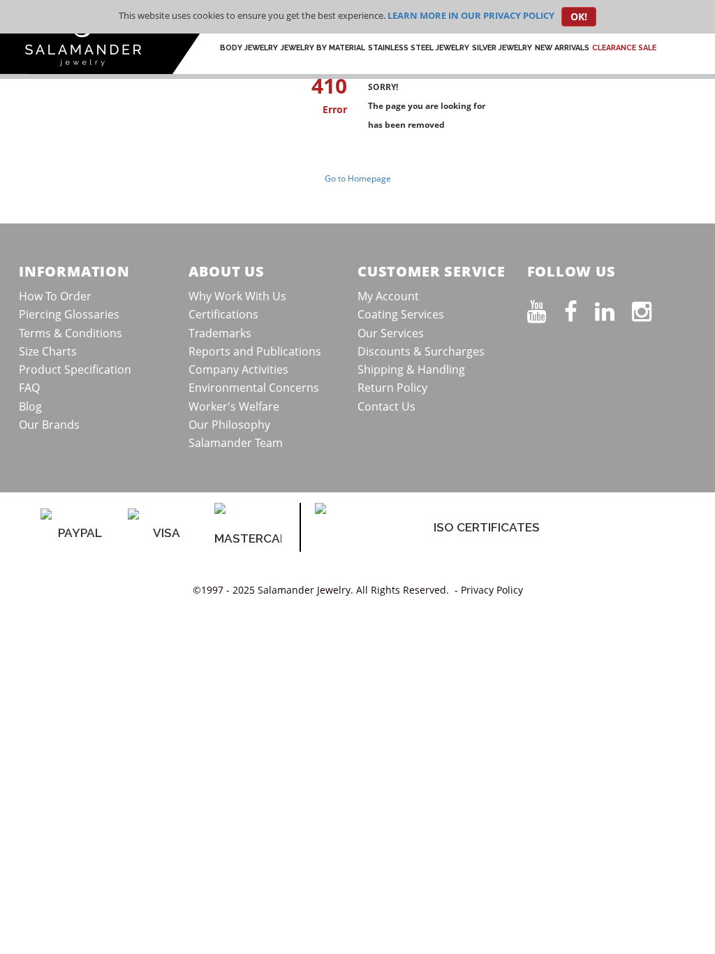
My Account (388, 296)
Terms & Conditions (70, 333)
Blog (30, 406)
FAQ (29, 387)
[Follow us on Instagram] (650, 308)
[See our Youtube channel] (545, 308)
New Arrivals (562, 47)
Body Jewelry (249, 47)
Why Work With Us (237, 296)
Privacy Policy (492, 589)
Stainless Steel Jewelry (418, 47)
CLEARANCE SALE (624, 47)
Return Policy (392, 387)
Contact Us (386, 406)
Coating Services (401, 314)
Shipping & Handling (411, 369)
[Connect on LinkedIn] (613, 308)
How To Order (55, 296)
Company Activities (238, 369)
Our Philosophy (229, 424)
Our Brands (49, 424)
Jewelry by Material (323, 47)
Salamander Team (236, 442)
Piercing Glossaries (69, 314)
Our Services (391, 333)
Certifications (223, 314)
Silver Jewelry (502, 47)
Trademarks (220, 333)
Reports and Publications (255, 351)
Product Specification (75, 369)
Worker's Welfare (234, 406)
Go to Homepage (358, 178)
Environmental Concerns (254, 387)
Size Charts (48, 351)
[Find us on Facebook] (579, 308)
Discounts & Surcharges (421, 351)
